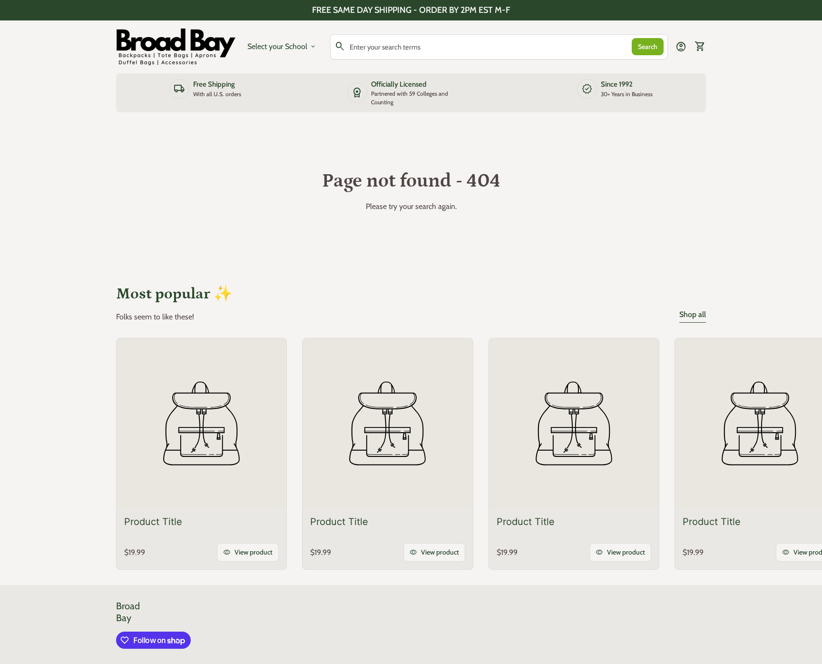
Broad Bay (128, 612)
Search (647, 46)
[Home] (176, 45)
